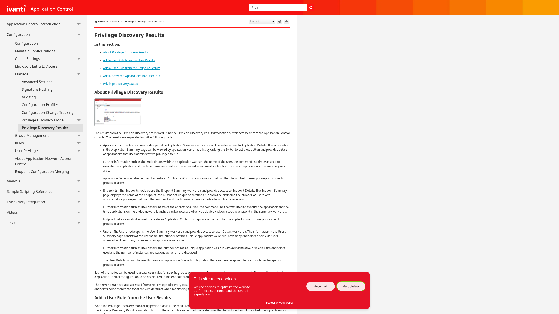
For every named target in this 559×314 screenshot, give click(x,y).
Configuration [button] (18, 34)
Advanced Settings (37, 81)
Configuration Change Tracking (48, 112)
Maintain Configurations (35, 51)
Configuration (26, 43)
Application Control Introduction (33, 24)
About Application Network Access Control (43, 161)
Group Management (32, 135)
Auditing (29, 97)
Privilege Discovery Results (45, 127)
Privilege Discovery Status (120, 84)
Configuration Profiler (40, 104)
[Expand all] (286, 21)
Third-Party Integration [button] (26, 202)
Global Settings (27, 58)
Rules (19, 143)
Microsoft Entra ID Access (36, 66)
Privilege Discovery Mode (43, 120)
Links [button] (11, 222)
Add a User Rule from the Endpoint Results (131, 68)
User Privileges (27, 150)
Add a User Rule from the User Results (129, 60)
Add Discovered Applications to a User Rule (132, 76)
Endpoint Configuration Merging (42, 171)
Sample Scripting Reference (29, 191)
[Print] (279, 21)
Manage (21, 74)
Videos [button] (12, 212)
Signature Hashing (37, 89)
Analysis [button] (13, 181)
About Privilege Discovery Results (125, 52)
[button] (310, 7)
